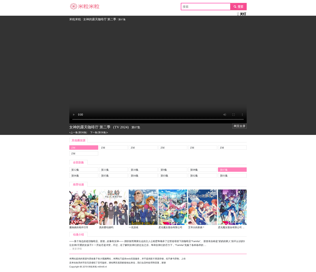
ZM (73, 147)
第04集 (134, 175)
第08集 (194, 169)
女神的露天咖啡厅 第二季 (99, 19)
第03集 (164, 175)
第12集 (75, 169)
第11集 (105, 169)
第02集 (194, 175)
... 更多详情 (75, 248)
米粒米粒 (75, 6)
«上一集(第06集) (78, 132)
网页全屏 (239, 126)
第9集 (164, 169)
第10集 (134, 169)
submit (238, 6)
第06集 (75, 175)
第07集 (224, 169)
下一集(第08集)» (99, 132)
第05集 (105, 175)
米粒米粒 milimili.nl (97, 266)
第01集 (224, 175)
